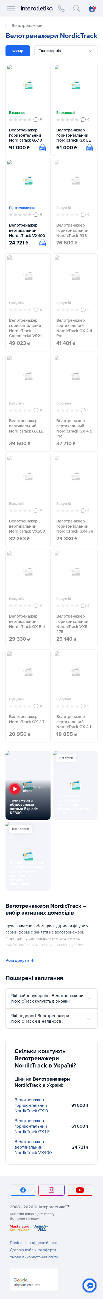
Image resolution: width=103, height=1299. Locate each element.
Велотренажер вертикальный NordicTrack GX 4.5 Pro (74, 428)
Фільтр (17, 51)
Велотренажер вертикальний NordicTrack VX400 (27, 230)
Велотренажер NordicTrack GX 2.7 (26, 719)
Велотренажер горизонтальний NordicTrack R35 (72, 230)
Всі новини (20, 829)
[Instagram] (51, 1190)
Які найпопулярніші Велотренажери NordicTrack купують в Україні (47, 998)
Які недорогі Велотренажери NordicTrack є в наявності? (40, 1018)
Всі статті (66, 758)
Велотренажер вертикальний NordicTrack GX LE (26, 426)
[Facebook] (23, 1190)
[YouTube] (80, 1190)
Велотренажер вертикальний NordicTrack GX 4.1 (73, 722)
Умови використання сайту (34, 1257)
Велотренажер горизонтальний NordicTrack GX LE (73, 135)
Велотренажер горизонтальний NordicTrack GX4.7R (74, 526)
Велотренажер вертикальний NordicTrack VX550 (27, 526)
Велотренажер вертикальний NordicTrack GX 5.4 (27, 621)
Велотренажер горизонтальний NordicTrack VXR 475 (72, 624)
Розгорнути (17, 960)
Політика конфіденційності (33, 1242)
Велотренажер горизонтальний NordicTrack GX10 (25, 135)
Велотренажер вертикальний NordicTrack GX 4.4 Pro (74, 328)
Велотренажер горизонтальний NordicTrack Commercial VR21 (25, 328)
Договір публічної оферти (33, 1250)
